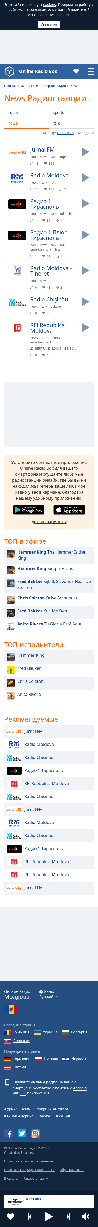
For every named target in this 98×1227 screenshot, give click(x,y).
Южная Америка (18, 1115)
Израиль (79, 1058)
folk (53, 182)
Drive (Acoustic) (47, 598)
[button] (49, 1216)
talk (56, 123)
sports (58, 112)
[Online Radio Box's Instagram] (35, 1133)
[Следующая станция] (68, 1216)
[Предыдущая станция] (30, 1216)
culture (14, 112)
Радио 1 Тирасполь (43, 770)
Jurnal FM (33, 731)
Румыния (21, 1032)
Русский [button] (46, 997)
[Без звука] (87, 1216)
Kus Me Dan (42, 611)
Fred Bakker (29, 668)
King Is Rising (45, 568)
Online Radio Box (38, 71)
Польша (51, 1058)
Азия (26, 1108)
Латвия (19, 1066)
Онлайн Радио (17, 994)
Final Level (28, 1152)
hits (71, 214)
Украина (50, 1032)
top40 (64, 156)
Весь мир (65, 132)
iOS (23, 1092)
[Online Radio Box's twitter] (22, 1133)
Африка (11, 1108)
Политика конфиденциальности (29, 1170)
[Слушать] (85, 152)
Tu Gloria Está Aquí (49, 624)
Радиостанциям (35, 1178)
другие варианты (49, 521)
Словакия (21, 1040)
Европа (44, 1115)
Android (80, 1088)
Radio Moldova (39, 744)
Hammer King (31, 655)
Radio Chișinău (39, 757)
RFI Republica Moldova (46, 783)
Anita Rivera (29, 694)
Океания (62, 1115)
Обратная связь (72, 1170)
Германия (22, 1058)
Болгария (79, 1032)
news (12, 123)
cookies (49, 4)
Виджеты (11, 1178)
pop (33, 156)
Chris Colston (30, 681)
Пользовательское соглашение (28, 1161)
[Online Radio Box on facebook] (8, 1133)
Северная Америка (51, 1108)
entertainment (40, 249)
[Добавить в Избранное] (10, 1216)
